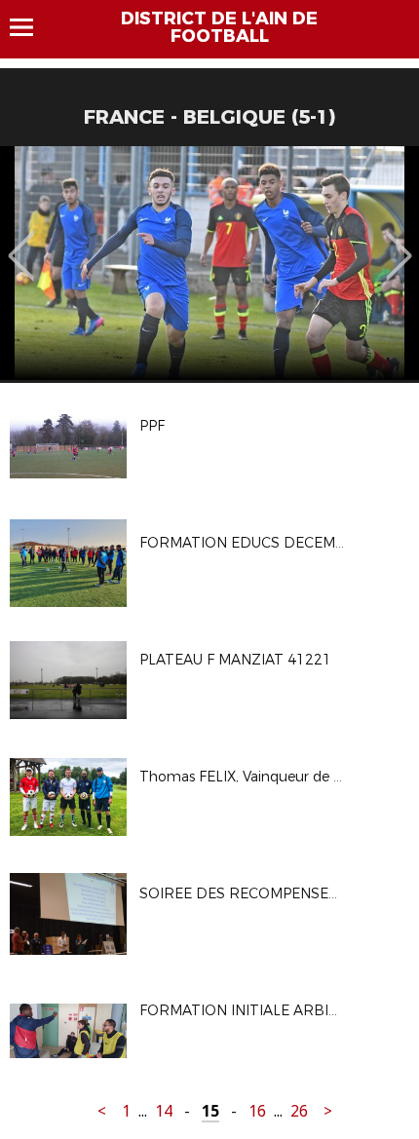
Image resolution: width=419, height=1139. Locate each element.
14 (163, 1111)
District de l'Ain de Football (219, 27)
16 (257, 1111)
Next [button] (399, 241)
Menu (31, 27)
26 (299, 1111)
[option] (209, 263)
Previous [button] (21, 241)
